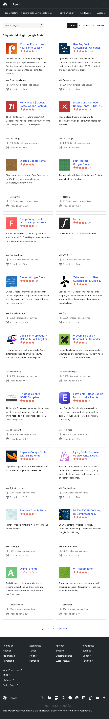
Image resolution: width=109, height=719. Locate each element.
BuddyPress (10, 685)
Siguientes (62, 628)
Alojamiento (9, 655)
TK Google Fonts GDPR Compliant (30, 395)
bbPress (8, 680)
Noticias (7, 650)
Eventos (86, 650)
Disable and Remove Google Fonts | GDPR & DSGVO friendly (87, 104)
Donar (87, 655)
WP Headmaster (83, 568)
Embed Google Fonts (32, 277)
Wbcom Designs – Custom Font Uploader (86, 337)
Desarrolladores (64, 655)
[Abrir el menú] (104, 4)
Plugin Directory (10, 13)
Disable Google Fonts (33, 160)
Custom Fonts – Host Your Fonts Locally (32, 46)
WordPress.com (12, 670)
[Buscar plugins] (41, 25)
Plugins (33, 655)
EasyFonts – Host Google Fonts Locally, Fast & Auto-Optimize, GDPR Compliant (88, 395)
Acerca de (8, 645)
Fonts (76, 219)
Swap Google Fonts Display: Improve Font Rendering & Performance (33, 221)
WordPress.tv (64, 660)
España (13, 698)
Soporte (60, 650)
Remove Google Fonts (33, 510)
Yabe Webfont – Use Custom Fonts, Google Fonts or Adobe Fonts (86, 279)
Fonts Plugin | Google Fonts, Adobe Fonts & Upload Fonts (33, 104)
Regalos (88, 660)
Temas (32, 650)
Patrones (34, 660)
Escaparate (35, 645)
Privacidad (8, 660)
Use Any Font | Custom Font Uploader (86, 46)
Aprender (60, 645)
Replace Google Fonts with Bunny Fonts (33, 454)
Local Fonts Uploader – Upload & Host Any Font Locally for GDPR (34, 337)
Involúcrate (88, 645)
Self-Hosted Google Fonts (81, 162)
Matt (7, 675)
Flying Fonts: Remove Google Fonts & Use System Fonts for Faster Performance (87, 454)
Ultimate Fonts (28, 568)
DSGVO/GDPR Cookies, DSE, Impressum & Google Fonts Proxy (87, 512)
